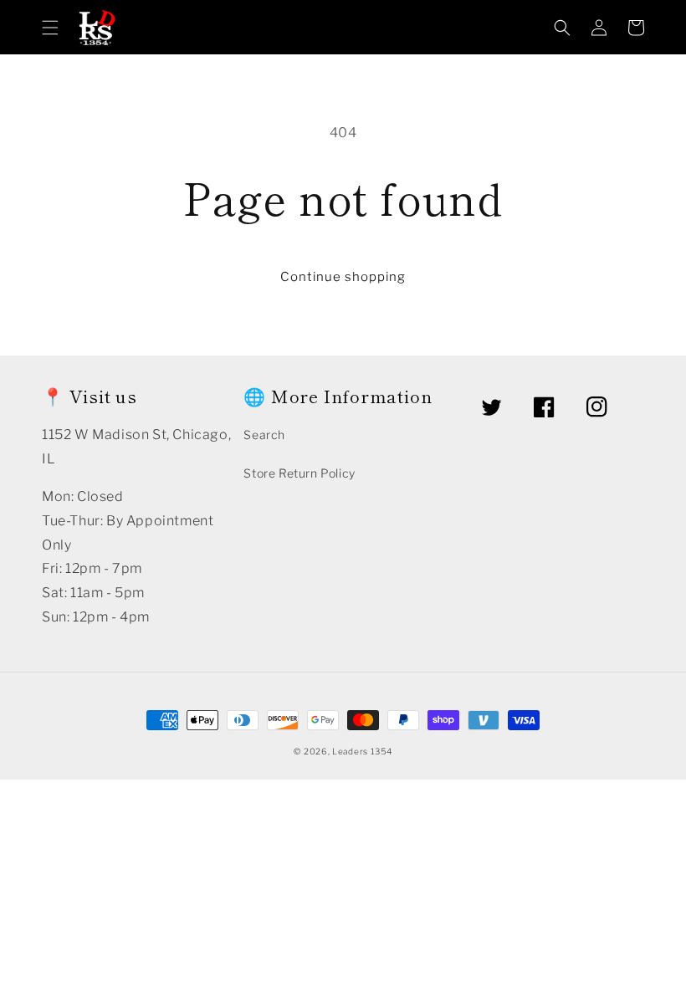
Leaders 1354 (362, 751)
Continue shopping (343, 276)
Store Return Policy (299, 473)
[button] (50, 27)
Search (264, 434)
